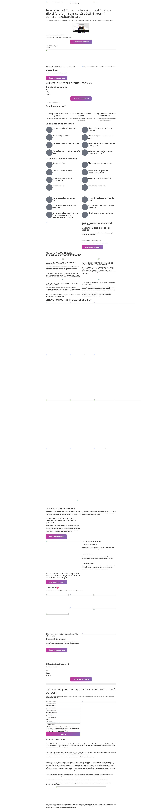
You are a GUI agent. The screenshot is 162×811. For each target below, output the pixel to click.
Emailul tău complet (51, 705)
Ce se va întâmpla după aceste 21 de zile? (56, 773)
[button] (81, 742)
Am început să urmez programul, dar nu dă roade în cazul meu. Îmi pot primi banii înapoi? (67, 755)
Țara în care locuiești (51, 712)
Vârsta (47, 719)
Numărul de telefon (51, 708)
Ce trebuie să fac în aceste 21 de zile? (55, 742)
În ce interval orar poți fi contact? (54, 722)
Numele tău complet (51, 701)
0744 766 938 (73, 2)
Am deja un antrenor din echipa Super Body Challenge (60, 727)
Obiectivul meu (50, 715)
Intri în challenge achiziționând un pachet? (57, 731)
